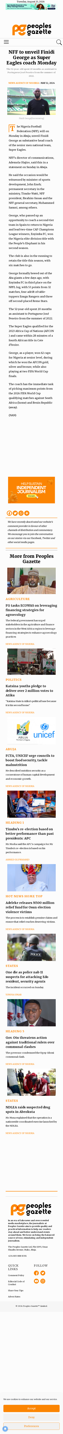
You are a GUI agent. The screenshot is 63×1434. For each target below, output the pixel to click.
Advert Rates (14, 1296)
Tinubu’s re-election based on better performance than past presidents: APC (30, 833)
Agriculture (18, 599)
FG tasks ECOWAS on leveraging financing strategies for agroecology (31, 610)
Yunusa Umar (13, 994)
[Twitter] (15, 513)
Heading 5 (15, 1031)
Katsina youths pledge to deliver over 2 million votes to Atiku (29, 690)
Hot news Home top (24, 896)
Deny (31, 1417)
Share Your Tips (15, 1290)
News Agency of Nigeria (23, 83)
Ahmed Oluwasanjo (17, 859)
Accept (31, 1408)
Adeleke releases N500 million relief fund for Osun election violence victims (30, 907)
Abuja (11, 749)
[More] (26, 513)
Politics (14, 680)
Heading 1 (15, 822)
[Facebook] (9, 513)
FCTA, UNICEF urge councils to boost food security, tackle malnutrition (30, 760)
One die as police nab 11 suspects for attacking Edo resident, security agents (27, 976)
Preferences (31, 1426)
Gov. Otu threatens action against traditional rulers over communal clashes (30, 1042)
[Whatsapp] (21, 513)
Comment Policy (16, 1275)
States (12, 966)
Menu (21, 42)
